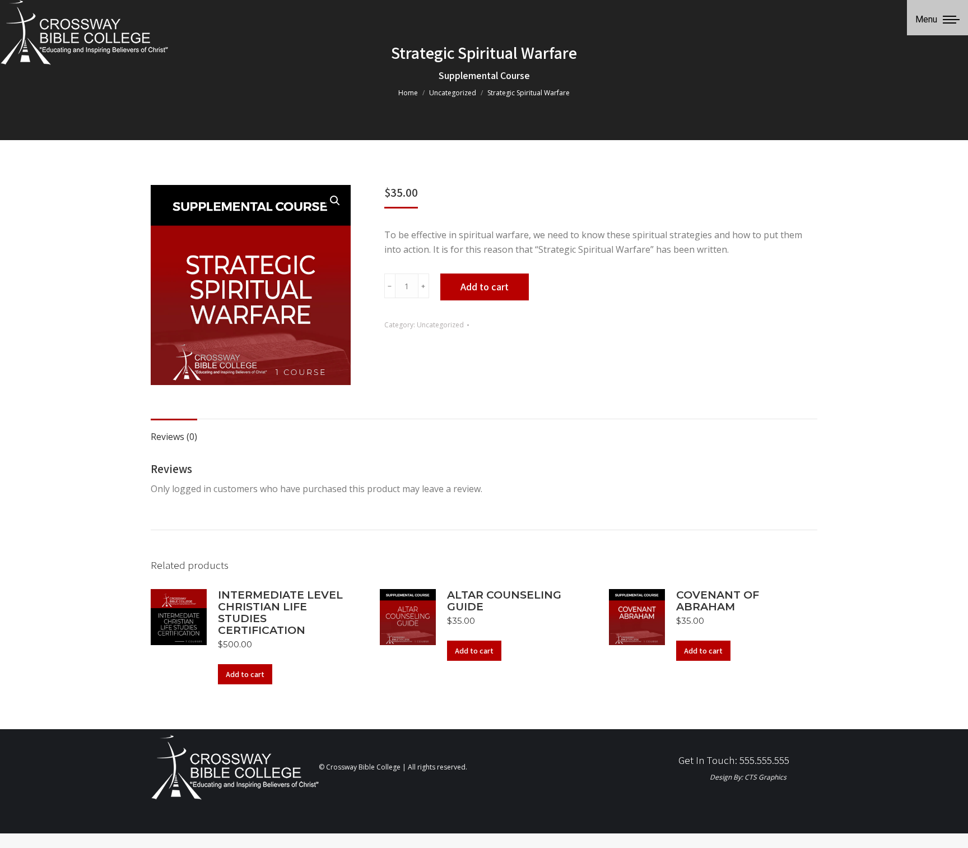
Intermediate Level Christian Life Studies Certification (280, 612)
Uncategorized (440, 325)
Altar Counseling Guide (504, 601)
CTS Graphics (765, 777)
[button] (335, 201)
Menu (926, 19)
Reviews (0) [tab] (174, 436)
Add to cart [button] (245, 674)
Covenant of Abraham (717, 601)
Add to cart (484, 286)
